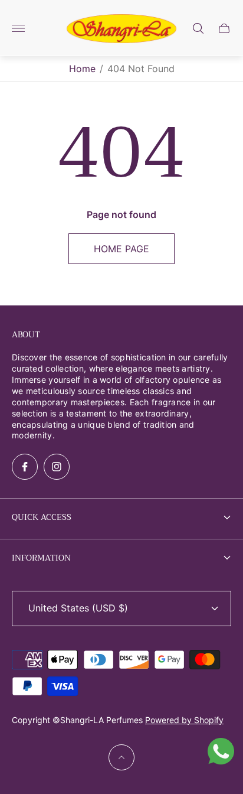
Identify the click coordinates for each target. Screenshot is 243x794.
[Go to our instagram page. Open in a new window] (57, 467)
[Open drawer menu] (18, 28)
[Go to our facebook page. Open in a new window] (25, 467)
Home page (121, 249)
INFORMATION (41, 558)
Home (82, 68)
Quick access (41, 517)
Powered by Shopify (184, 720)
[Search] (198, 28)
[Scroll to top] (121, 757)
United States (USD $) (78, 608)
